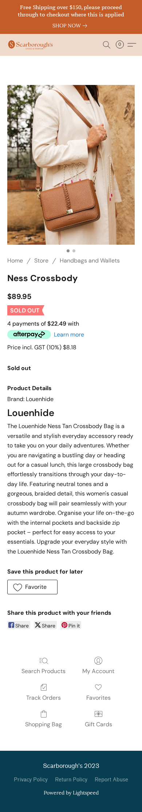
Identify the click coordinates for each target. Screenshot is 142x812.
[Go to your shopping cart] (122, 44)
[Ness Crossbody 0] (71, 165)
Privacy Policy (31, 780)
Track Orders (43, 698)
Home (15, 260)
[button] (32, 45)
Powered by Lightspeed (71, 792)
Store (41, 260)
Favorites (98, 698)
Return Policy (71, 780)
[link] (71, 25)
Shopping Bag (43, 724)
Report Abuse (111, 780)
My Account (98, 671)
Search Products (43, 671)
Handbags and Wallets (90, 260)
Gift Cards (98, 724)
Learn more (69, 334)
